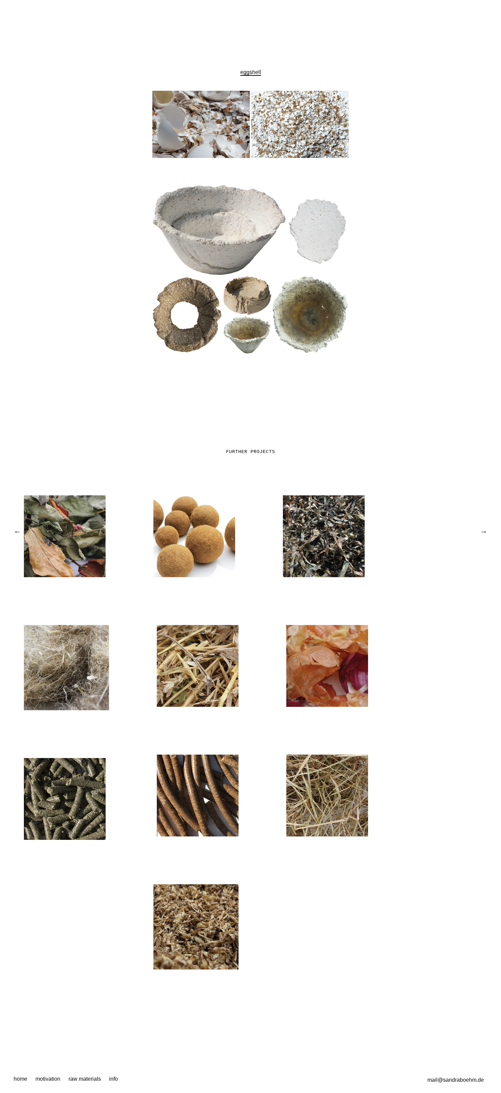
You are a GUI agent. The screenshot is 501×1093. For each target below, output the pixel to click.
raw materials (85, 1079)
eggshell (250, 72)
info (113, 1079)
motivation (47, 1079)
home (20, 1079)
